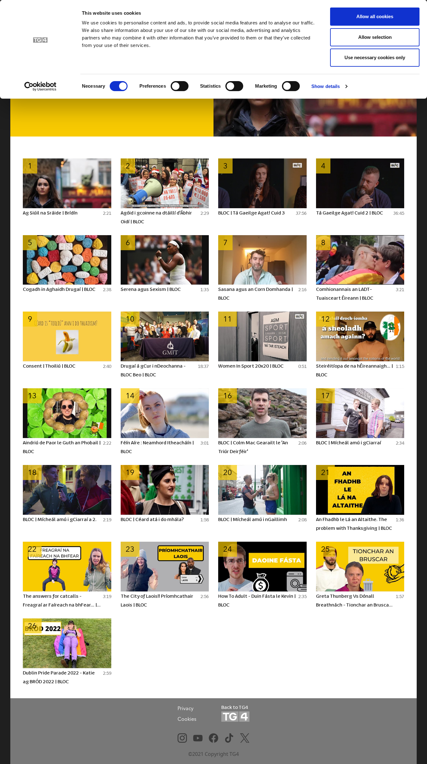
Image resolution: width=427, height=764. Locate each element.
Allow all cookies (374, 16)
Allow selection (375, 37)
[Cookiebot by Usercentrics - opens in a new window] (40, 86)
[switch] (179, 86)
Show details (325, 86)
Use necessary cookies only (374, 57)
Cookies (187, 719)
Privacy (185, 708)
